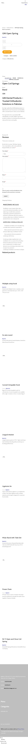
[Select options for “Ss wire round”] (4, 349)
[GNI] (8, 68)
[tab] (8, 78)
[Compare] (4, 280)
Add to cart (7, 51)
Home (4, 27)
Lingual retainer (8, 435)
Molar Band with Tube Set (11, 538)
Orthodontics (10, 27)
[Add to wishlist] (4, 295)
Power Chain (7, 589)
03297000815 (8, 681)
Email (4, 181)
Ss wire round (7, 335)
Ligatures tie (7, 486)
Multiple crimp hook (9, 284)
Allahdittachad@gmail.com (10, 688)
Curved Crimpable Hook (11, 385)
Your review (5, 156)
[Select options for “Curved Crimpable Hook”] (4, 400)
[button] (4, 299)
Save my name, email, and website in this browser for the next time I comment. (12, 191)
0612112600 (7, 685)
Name (4, 175)
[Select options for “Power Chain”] (4, 605)
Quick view (4, 303)
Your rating (5, 151)
